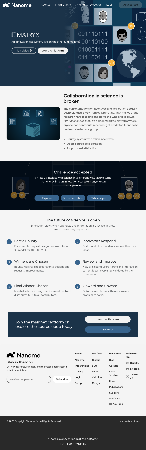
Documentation (73, 198)
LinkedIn (135, 368)
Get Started (130, 4)
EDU (94, 365)
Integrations (63, 4)
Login (78, 377)
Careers (113, 365)
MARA (95, 371)
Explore (47, 198)
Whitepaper (99, 198)
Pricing (80, 4)
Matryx (96, 383)
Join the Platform (53, 50)
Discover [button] (95, 4)
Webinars (114, 398)
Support (114, 392)
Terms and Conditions (129, 421)
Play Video (23, 50)
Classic (96, 360)
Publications (116, 387)
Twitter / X (134, 376)
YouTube (118, 403)
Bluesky (134, 363)
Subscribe (62, 379)
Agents (45, 4)
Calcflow (97, 377)
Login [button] (109, 4)
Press (112, 381)
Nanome (80, 360)
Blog (111, 360)
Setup (78, 383)
